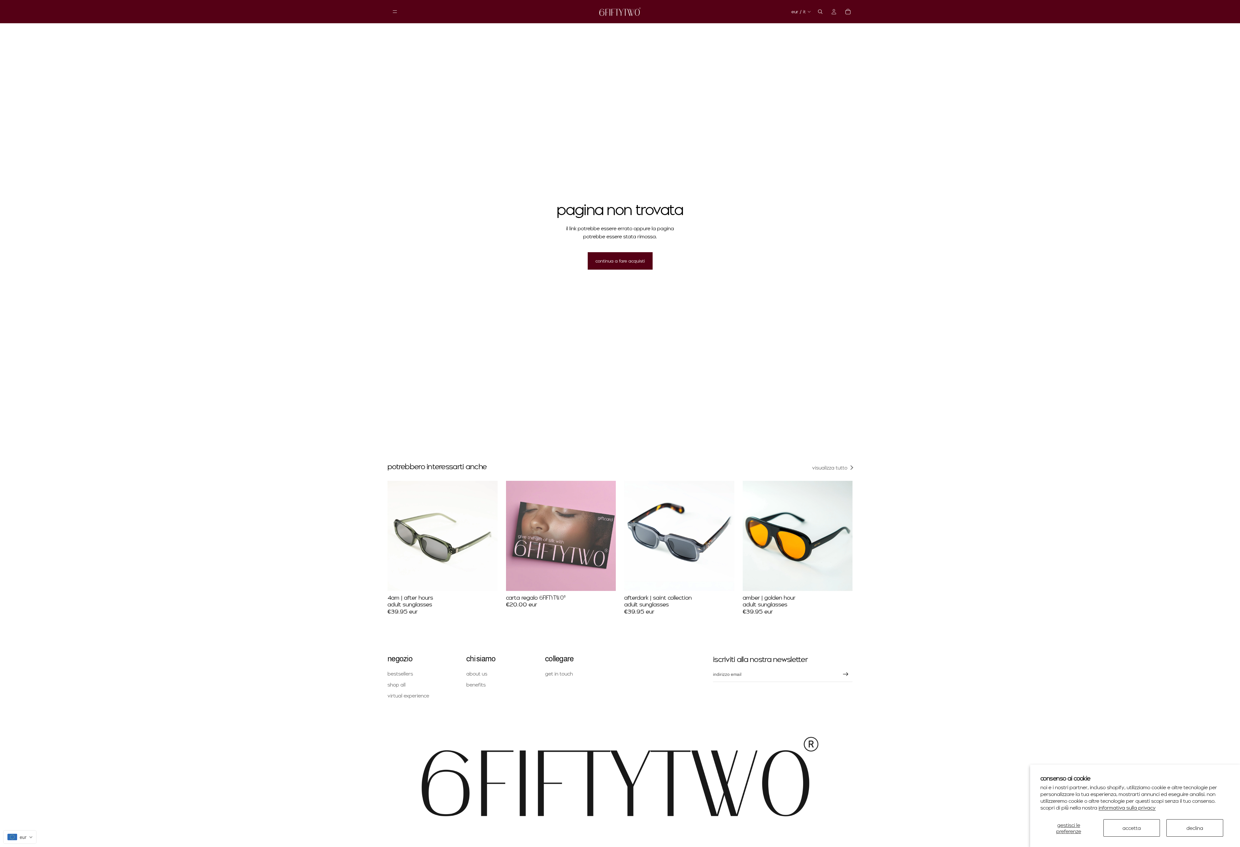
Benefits (476, 684)
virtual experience (408, 695)
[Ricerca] (820, 12)
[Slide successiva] (488, 536)
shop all (397, 684)
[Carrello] (848, 12)
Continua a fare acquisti (620, 260)
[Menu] (395, 11)
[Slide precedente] (397, 536)
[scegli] (606, 581)
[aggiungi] (487, 581)
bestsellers (400, 674)
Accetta (1131, 828)
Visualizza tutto (829, 467)
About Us (476, 674)
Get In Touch (559, 674)
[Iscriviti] (845, 674)
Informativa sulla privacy (1127, 807)
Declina (1194, 828)
